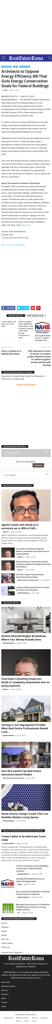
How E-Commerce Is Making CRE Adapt (11, 352)
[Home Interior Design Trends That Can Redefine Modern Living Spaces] (26, 797)
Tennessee (5, 947)
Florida (4, 931)
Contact (4, 1002)
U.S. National (11, 453)
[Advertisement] (26, 27)
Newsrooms (5, 982)
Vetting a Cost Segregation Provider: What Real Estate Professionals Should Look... (24, 728)
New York (5, 939)
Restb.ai (5, 532)
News (15, 67)
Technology (24, 67)
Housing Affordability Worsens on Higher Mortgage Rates (43, 338)
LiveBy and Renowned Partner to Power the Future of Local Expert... (33, 588)
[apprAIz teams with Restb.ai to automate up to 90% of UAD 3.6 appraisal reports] (26, 505)
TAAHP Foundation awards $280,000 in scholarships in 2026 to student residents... (32, 868)
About (3, 998)
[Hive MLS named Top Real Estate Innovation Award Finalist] (8, 578)
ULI (18, 913)
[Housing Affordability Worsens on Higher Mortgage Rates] (43, 327)
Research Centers (8, 986)
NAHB (19, 884)
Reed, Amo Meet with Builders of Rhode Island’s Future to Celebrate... (33, 892)
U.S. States (10, 475)
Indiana (4, 935)
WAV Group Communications (28, 580)
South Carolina (7, 943)
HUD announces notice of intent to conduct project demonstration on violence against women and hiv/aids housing (39, 358)
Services (4, 990)
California (5, 927)
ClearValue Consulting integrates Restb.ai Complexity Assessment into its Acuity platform (32, 551)
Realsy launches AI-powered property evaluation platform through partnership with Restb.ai (33, 564)
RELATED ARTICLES (16, 316)
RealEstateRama (23, 593)
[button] (48, 58)
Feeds (3, 1006)
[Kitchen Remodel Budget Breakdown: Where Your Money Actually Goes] (26, 620)
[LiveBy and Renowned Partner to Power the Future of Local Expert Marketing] (8, 591)
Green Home (6, 67)
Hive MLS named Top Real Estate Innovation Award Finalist (30, 575)
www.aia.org (25, 225)
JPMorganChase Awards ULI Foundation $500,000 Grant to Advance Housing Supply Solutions (33, 907)
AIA (5, 90)
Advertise (5, 994)
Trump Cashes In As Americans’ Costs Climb (8, 324)
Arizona (4, 923)
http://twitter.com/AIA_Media (13, 245)
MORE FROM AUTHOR (35, 316)
